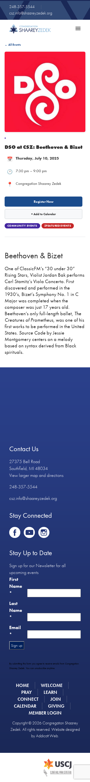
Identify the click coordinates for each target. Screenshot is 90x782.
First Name (15, 586)
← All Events (13, 45)
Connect (28, 699)
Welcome (52, 685)
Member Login (45, 713)
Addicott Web (47, 735)
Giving (56, 706)
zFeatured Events (57, 226)
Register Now (44, 202)
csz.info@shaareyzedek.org (30, 13)
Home (22, 685)
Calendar (25, 706)
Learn (50, 692)
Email (15, 630)
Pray (26, 692)
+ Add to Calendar (43, 214)
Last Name (15, 610)
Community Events (22, 226)
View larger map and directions (36, 475)
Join (55, 699)
